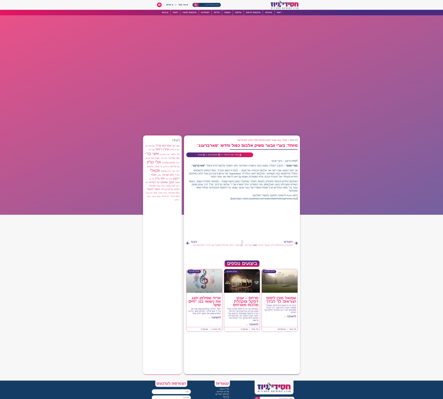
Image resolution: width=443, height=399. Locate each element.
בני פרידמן (175, 166)
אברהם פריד (163, 145)
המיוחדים (205, 13)
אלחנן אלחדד (168, 163)
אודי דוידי (151, 150)
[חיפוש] (196, 5)
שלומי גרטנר (156, 196)
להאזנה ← (290, 316)
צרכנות (165, 13)
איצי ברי (152, 154)
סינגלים (268, 13)
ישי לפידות (154, 182)
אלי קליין (154, 162)
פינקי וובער (148, 193)
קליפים (238, 13)
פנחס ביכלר (174, 196)
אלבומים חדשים (253, 13)
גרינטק (150, 166)
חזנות (175, 13)
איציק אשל (155, 158)
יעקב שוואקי (167, 182)
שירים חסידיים (223, 392)
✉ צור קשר (183, 5)
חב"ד (177, 175)
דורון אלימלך (166, 171)
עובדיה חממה (162, 193)
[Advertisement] (242, 220)
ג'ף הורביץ (166, 167)
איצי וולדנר (163, 158)
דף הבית (294, 140)
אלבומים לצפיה (189, 13)
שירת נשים (224, 389)
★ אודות (169, 5)
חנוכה (159, 175)
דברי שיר (175, 171)
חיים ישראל (168, 175)
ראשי (279, 13)
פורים (155, 193)
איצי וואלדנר (173, 158)
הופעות (227, 13)
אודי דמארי (174, 154)
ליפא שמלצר (170, 186)
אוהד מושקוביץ (164, 154)
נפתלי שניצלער (173, 193)
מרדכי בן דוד (167, 189)
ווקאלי (155, 171)
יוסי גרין (160, 178)
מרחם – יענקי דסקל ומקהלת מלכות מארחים (245, 301)
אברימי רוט (150, 146)
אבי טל (175, 146)
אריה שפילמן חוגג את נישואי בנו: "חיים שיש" (205, 301)
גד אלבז (158, 167)
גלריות (217, 13)
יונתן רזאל (168, 179)
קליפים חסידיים (222, 394)
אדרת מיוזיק (174, 150)
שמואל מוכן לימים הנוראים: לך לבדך (281, 300)
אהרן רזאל (162, 149)
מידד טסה (160, 186)
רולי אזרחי (165, 196)
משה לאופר (153, 189)
